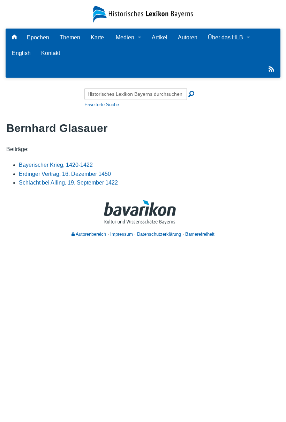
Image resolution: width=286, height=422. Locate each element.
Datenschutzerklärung (159, 234)
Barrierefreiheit (199, 234)
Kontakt (50, 53)
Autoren (187, 37)
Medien (125, 37)
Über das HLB (225, 37)
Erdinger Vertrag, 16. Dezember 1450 (65, 174)
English (21, 53)
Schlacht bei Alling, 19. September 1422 (68, 183)
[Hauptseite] (14, 37)
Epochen (38, 37)
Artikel (159, 37)
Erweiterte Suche (101, 104)
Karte (97, 37)
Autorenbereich (90, 234)
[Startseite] (143, 14)
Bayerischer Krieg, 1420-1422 (56, 165)
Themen (70, 37)
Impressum (121, 234)
